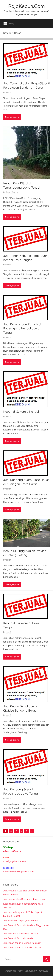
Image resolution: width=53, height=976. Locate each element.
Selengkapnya (12, 117)
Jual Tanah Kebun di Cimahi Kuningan (22, 947)
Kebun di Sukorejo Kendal (21, 411)
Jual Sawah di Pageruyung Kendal (20, 920)
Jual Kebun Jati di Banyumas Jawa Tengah (24, 899)
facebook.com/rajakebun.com (18, 871)
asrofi (8, 92)
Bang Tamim (12, 192)
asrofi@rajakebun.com (14, 861)
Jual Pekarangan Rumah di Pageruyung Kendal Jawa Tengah (22, 328)
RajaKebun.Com (26, 6)
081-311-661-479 (12, 851)
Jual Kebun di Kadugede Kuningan (20, 933)
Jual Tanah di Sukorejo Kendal (18, 938)
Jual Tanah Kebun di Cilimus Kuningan (22, 943)
